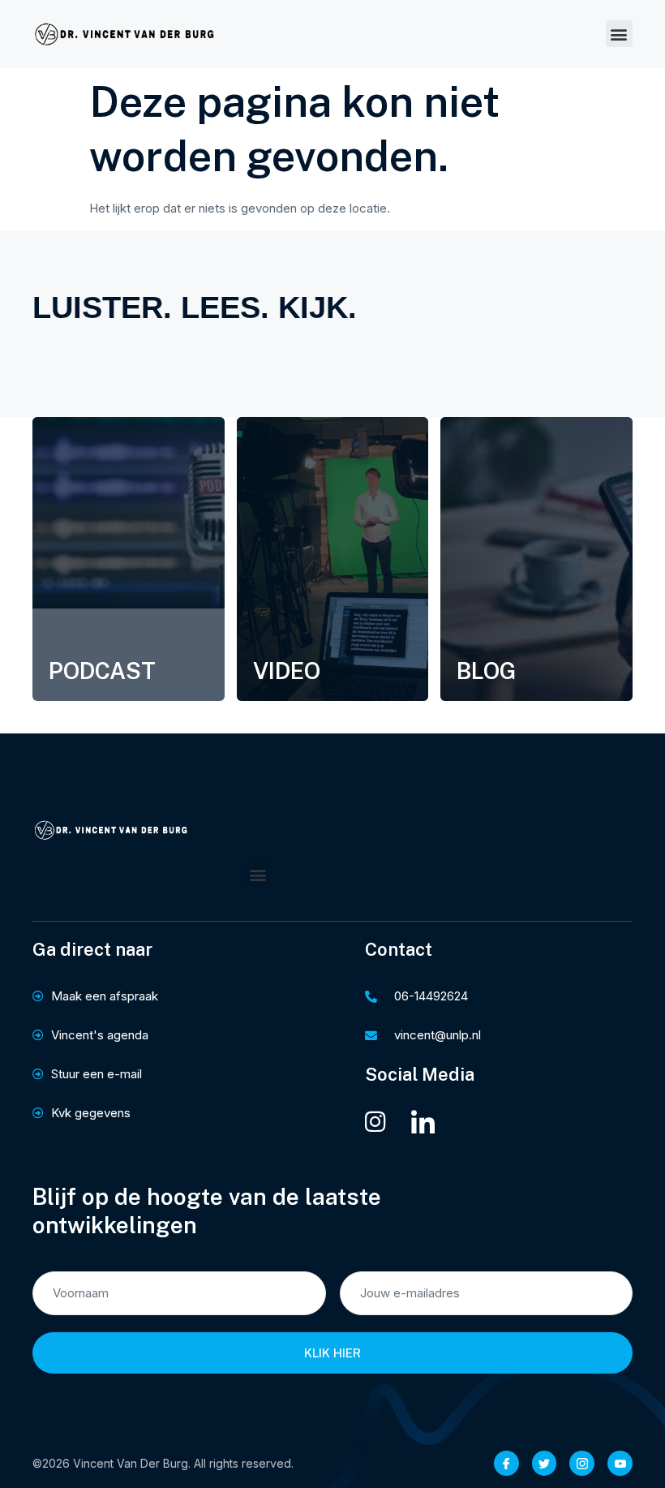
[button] (619, 33)
